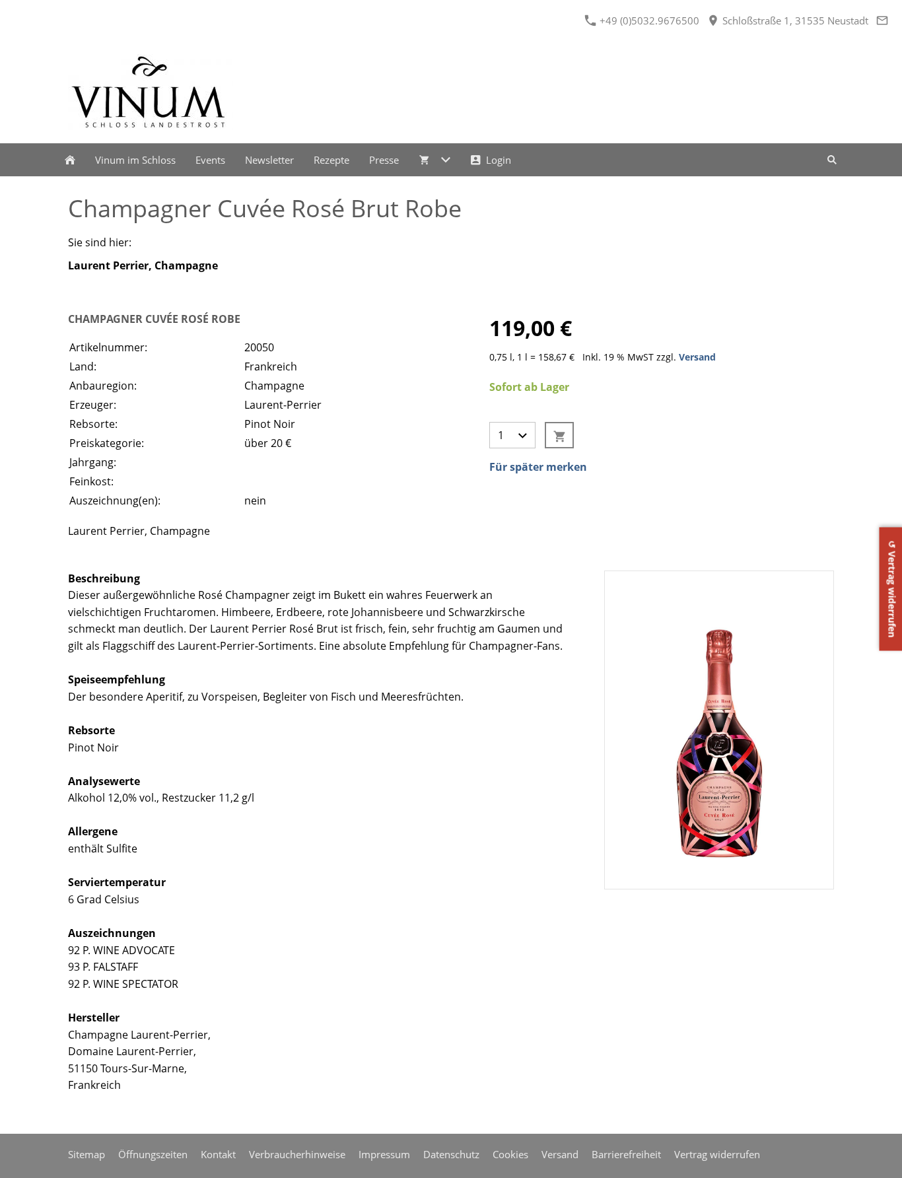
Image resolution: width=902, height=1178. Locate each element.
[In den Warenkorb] (559, 435)
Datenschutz (451, 1154)
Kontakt (218, 1154)
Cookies (510, 1154)
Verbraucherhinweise (297, 1154)
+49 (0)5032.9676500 (648, 20)
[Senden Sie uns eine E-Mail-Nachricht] (882, 20)
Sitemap (86, 1154)
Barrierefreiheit (626, 1154)
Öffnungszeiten (153, 1154)
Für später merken (538, 467)
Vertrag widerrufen (717, 1154)
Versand (697, 357)
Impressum (384, 1154)
